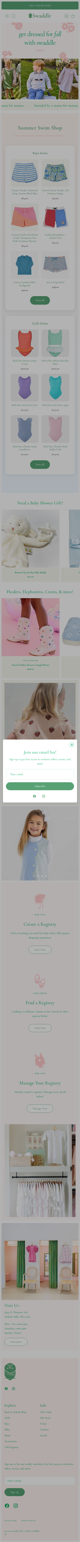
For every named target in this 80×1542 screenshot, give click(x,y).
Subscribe (40, 786)
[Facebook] (34, 796)
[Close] (71, 744)
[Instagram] (43, 796)
